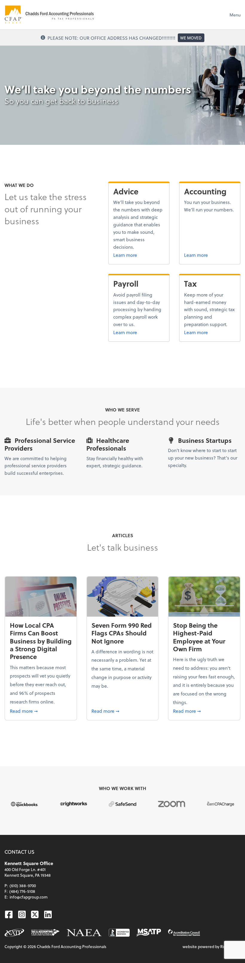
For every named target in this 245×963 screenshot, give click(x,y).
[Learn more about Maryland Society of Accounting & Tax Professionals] (149, 933)
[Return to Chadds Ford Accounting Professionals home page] (49, 14)
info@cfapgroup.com (29, 897)
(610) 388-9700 (23, 885)
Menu (235, 15)
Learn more (138, 254)
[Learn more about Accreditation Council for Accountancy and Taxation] (184, 933)
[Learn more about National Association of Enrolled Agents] (84, 933)
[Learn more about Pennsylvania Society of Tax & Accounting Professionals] (45, 933)
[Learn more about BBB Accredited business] (119, 933)
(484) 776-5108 (22, 891)
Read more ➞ (41, 710)
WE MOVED (191, 38)
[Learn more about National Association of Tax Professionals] (14, 933)
